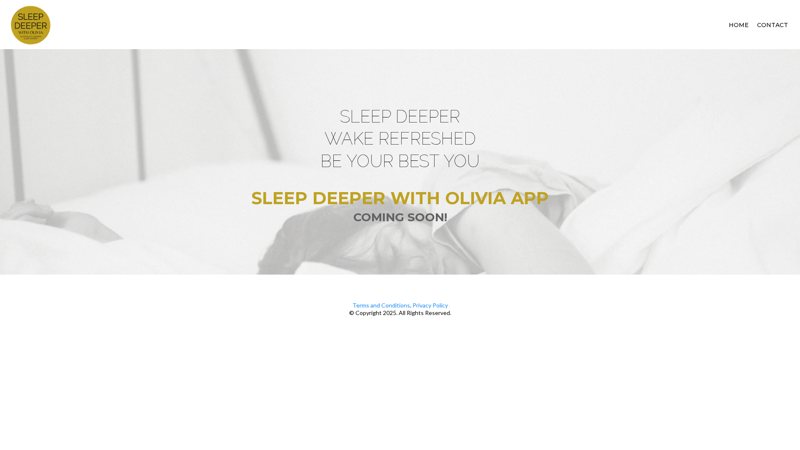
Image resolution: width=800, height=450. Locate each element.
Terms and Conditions (381, 305)
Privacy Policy (430, 305)
